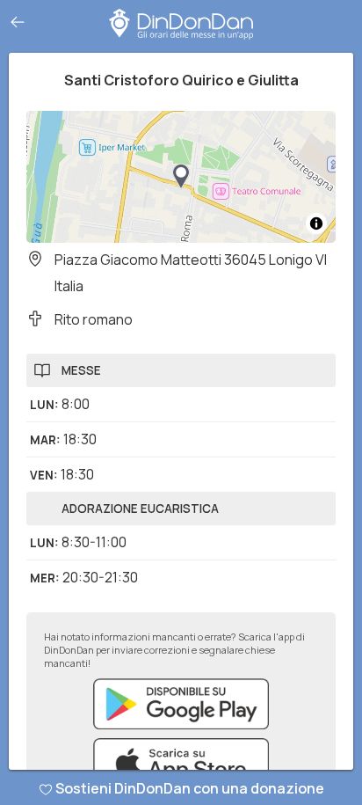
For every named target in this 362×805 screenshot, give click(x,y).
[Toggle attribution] (316, 223)
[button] (181, 177)
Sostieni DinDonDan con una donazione (189, 788)
